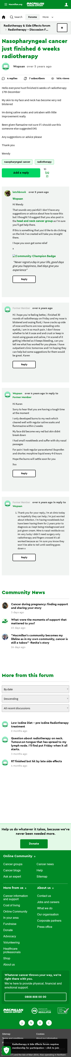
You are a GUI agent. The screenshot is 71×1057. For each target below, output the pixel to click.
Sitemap (42, 876)
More (12, 4)
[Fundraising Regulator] (41, 1010)
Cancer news (45, 864)
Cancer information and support (15, 898)
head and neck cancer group (35, 221)
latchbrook (20, 192)
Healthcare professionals (12, 951)
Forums (32, 17)
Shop (6, 958)
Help (40, 870)
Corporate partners (49, 920)
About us (9, 964)
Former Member (22, 397)
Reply (24, 279)
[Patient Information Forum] (63, 1010)
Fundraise (9, 924)
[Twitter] (31, 1022)
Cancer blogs (12, 870)
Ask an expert (12, 876)
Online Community (18, 856)
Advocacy (9, 936)
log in (47, 174)
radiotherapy (44, 162)
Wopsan (19, 66)
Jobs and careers (48, 902)
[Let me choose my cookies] (6, 1050)
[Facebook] (22, 1022)
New (62, 27)
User (66, 4)
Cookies (40, 1034)
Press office (44, 927)
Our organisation (48, 914)
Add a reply (21, 172)
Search (18, 17)
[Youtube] (40, 1022)
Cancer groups (12, 864)
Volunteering (11, 942)
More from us (13, 887)
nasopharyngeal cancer (17, 162)
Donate (34, 843)
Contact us (44, 896)
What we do (44, 908)
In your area (11, 918)
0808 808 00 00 (35, 996)
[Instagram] (49, 1022)
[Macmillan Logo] (13, 1010)
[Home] (35, 4)
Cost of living (11, 905)
